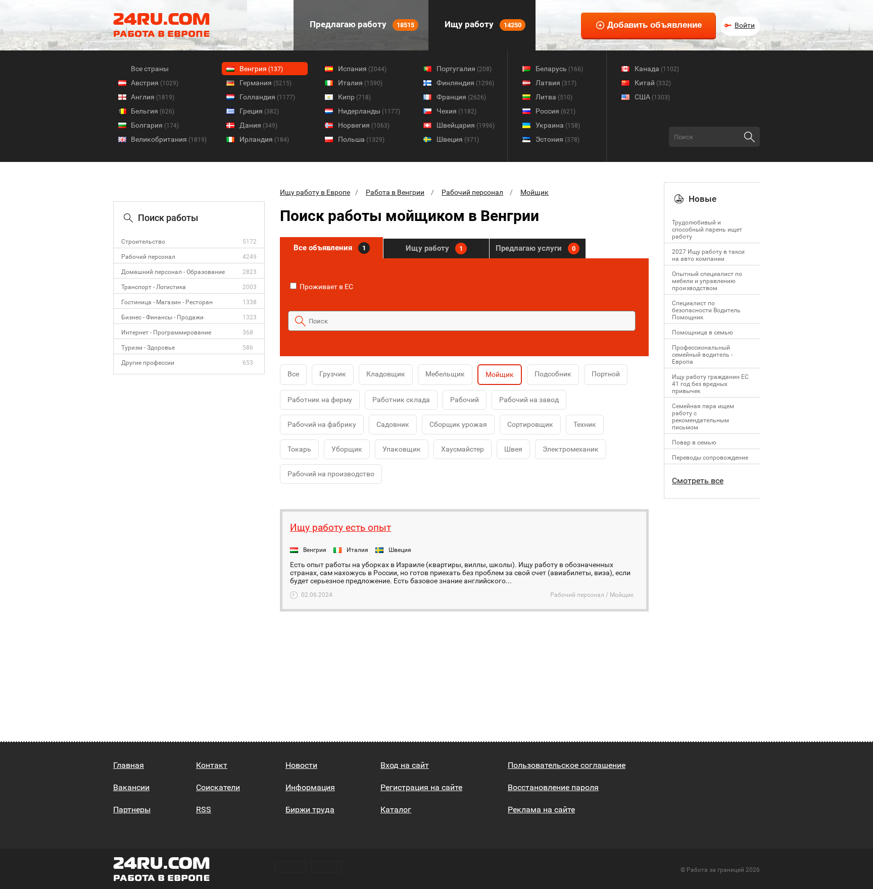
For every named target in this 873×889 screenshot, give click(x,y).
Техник (584, 424)
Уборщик (346, 449)
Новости (301, 765)
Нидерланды (369, 111)
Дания (258, 125)
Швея (513, 449)
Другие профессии (147, 362)
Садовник (392, 424)
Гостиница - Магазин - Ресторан (167, 302)
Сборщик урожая (458, 424)
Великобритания (169, 139)
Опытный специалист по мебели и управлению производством (707, 281)
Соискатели (218, 787)
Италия (360, 83)
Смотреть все (697, 480)
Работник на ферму (319, 400)
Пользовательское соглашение (566, 765)
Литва (554, 97)
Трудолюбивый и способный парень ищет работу (707, 229)
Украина (558, 125)
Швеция (458, 139)
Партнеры (132, 809)
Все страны (150, 69)
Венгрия (261, 69)
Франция (461, 97)
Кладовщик (385, 374)
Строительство (143, 241)
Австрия (154, 83)
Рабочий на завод (529, 400)
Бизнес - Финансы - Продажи (162, 317)
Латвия (556, 83)
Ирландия (264, 139)
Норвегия (364, 125)
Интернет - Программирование (166, 332)
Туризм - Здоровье (148, 347)
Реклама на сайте (541, 809)
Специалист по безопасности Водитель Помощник (706, 310)
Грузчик (332, 374)
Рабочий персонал (148, 256)
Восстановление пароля (553, 787)
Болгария (155, 125)
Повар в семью (694, 442)
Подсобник (553, 374)
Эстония (557, 139)
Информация (310, 787)
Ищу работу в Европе (315, 192)
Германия (265, 83)
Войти (745, 25)
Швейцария (466, 125)
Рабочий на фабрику (321, 424)
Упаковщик (401, 449)
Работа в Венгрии (395, 192)
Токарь (299, 449)
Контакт (211, 765)
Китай (653, 83)
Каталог (395, 809)
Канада (657, 69)
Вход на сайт (404, 765)
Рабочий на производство (330, 474)
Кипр (354, 97)
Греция (259, 111)
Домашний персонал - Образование (173, 271)
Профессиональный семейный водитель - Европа (702, 354)
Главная (128, 765)
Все (293, 374)
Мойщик (534, 192)
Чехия (456, 111)
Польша (361, 139)
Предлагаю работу (361, 24)
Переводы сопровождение (710, 457)
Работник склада (401, 400)
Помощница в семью (702, 332)
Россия (555, 111)
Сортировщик (530, 424)
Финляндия (465, 83)
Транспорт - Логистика (153, 287)
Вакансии (131, 787)
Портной (606, 374)
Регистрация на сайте (421, 787)
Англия (152, 97)
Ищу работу (482, 24)
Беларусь (559, 69)
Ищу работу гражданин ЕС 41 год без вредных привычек (710, 384)
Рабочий (464, 400)
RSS (203, 809)
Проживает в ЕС (325, 287)
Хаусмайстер (462, 449)
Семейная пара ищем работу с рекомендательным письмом (703, 417)
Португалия (464, 69)
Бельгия (152, 111)
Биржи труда (309, 809)
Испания (362, 69)
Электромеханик (571, 449)
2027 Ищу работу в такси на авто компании (708, 255)
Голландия (267, 97)
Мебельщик (445, 374)
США (652, 97)
